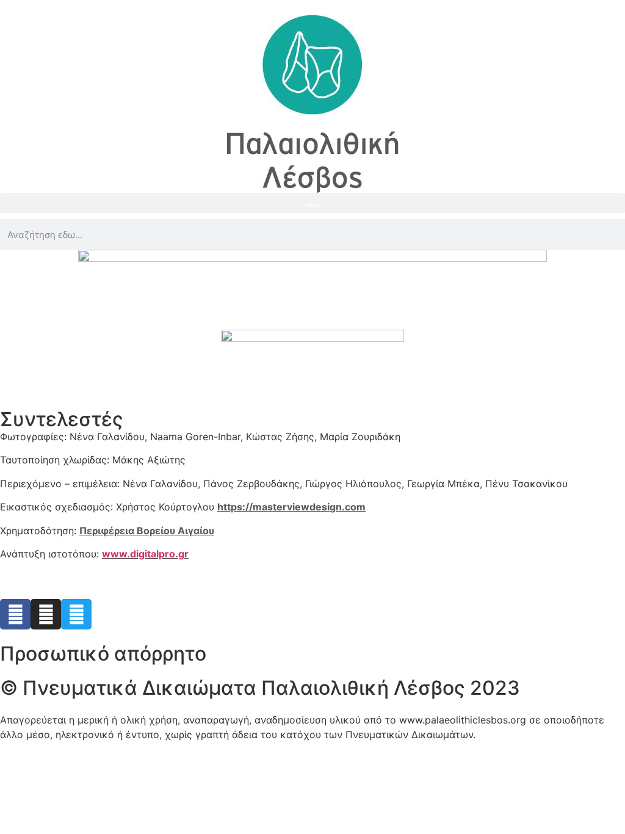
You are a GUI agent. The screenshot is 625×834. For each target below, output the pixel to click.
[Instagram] (46, 614)
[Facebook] (15, 614)
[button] (312, 203)
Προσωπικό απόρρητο (103, 653)
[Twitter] (76, 614)
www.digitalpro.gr (145, 554)
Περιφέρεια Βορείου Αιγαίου (146, 530)
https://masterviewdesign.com (291, 507)
